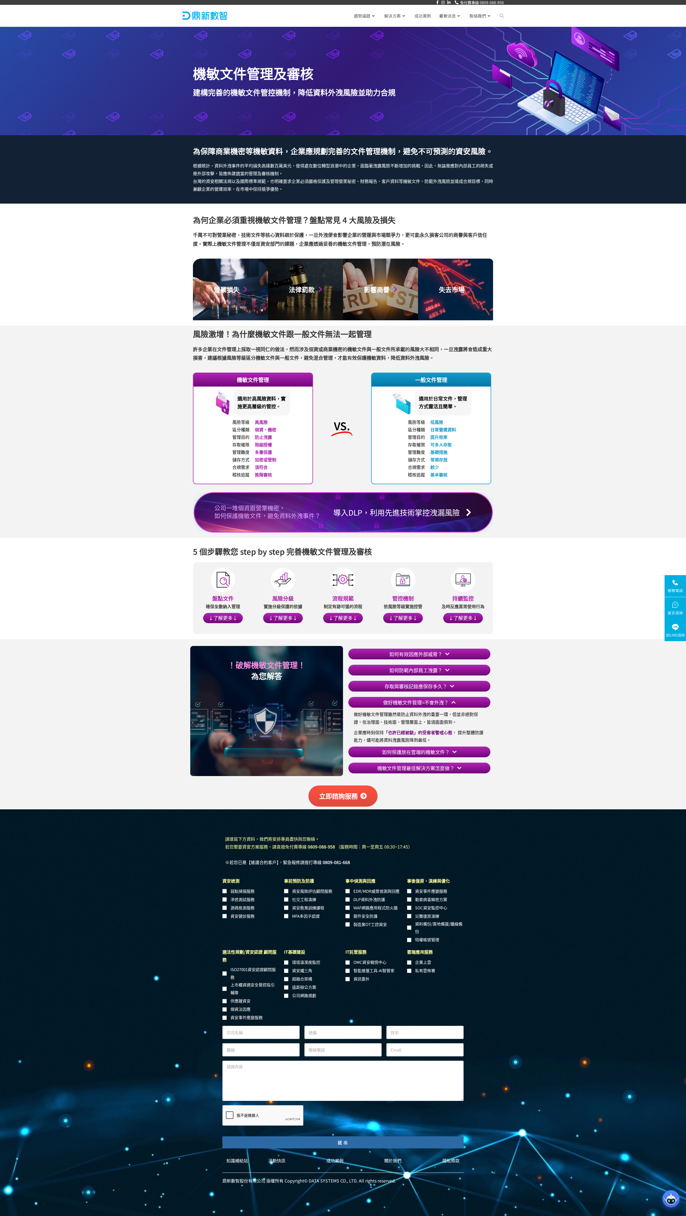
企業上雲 (423, 957)
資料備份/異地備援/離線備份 (439, 922)
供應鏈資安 (240, 995)
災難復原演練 (427, 911)
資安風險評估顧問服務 (312, 886)
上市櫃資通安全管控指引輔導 (252, 983)
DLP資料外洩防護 (369, 894)
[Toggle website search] (502, 16)
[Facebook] (437, 2)
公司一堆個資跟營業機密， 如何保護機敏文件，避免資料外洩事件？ (267, 511)
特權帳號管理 (427, 935)
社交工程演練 (304, 894)
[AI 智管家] (671, 1198)
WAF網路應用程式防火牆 (375, 902)
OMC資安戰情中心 (369, 957)
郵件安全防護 (365, 911)
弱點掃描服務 (242, 886)
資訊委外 (361, 974)
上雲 (358, 730)
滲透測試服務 (242, 894)
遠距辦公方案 (304, 982)
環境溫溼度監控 (306, 957)
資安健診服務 (242, 911)
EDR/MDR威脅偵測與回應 (376, 886)
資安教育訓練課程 (308, 902)
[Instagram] (443, 2)
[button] (223, 580)
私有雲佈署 (425, 965)
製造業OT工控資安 (370, 919)
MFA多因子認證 (306, 911)
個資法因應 (240, 1004)
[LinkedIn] (448, 2)
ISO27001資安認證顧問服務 (253, 968)
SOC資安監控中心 (431, 902)
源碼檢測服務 (242, 902)
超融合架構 (302, 974)
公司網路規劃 (304, 990)
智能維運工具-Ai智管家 (373, 965)
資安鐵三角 (302, 965)
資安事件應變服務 (431, 886)
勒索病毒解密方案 (431, 894)
